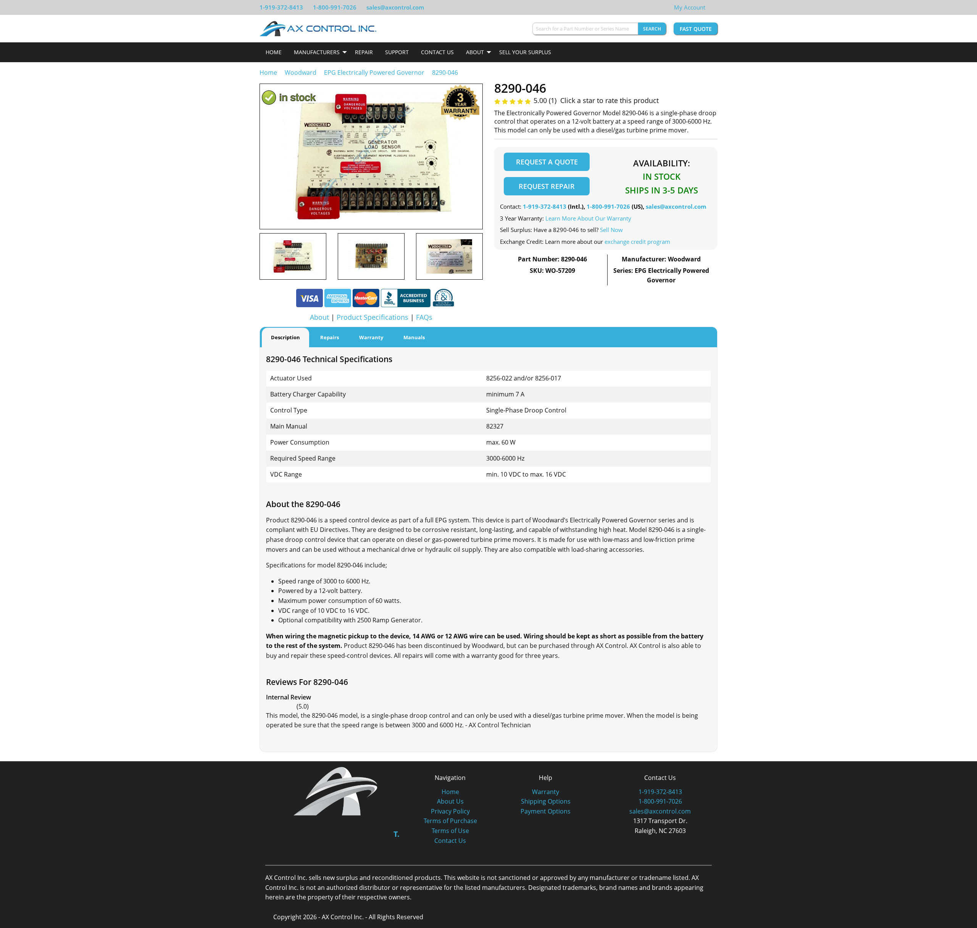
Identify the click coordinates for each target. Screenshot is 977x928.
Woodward (300, 72)
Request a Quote (547, 161)
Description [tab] (285, 337)
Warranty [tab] (371, 337)
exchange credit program (637, 241)
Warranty (545, 792)
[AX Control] (335, 790)
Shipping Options (546, 801)
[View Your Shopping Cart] (711, 7)
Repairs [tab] (329, 337)
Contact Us (437, 52)
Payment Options (546, 811)
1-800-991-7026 (334, 7)
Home (274, 52)
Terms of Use (450, 830)
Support (397, 52)
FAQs (424, 317)
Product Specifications (372, 317)
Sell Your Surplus (525, 52)
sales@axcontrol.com (395, 7)
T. (396, 834)
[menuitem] (274, 52)
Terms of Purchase (450, 821)
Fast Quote (696, 28)
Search (652, 29)
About (475, 52)
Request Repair (547, 186)
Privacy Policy (450, 811)
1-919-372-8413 (281, 7)
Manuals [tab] (414, 337)
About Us (450, 801)
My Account (689, 7)
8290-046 (445, 72)
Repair (364, 52)
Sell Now (611, 230)
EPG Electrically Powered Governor (374, 72)
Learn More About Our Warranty (588, 218)
